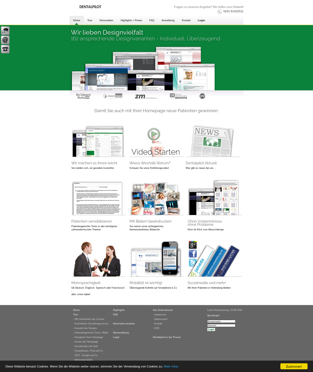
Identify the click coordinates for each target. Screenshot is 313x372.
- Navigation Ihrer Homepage (88, 337)
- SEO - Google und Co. (85, 355)
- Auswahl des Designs (85, 328)
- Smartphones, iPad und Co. (88, 350)
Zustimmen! (294, 366)
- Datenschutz (160, 319)
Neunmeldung (121, 332)
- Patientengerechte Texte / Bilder (90, 332)
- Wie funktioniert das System (88, 319)
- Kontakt (157, 323)
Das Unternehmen (163, 310)
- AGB (156, 328)
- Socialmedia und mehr (85, 346)
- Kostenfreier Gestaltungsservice (90, 323)
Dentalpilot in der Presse (167, 337)
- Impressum (159, 314)
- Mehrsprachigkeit (83, 359)
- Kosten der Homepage (85, 341)
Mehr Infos (171, 366)
